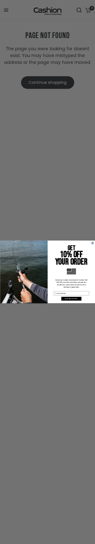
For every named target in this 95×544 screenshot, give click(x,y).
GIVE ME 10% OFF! (71, 299)
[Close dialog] (92, 243)
